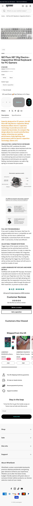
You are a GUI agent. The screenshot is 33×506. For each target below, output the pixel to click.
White (4, 77)
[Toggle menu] (2, 6)
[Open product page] (8, 343)
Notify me (29, 102)
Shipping (3, 68)
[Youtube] (22, 489)
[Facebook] (9, 111)
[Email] (21, 111)
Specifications (16, 115)
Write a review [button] (17, 307)
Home (3, 16)
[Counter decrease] (3, 102)
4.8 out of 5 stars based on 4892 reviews (16, 293)
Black (11, 77)
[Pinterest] (15, 111)
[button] (16, 11)
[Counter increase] (9, 102)
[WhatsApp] (18, 111)
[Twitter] (12, 111)
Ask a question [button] (16, 312)
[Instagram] (15, 489)
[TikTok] (18, 489)
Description (5, 115)
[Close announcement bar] (31, 1)
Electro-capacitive (8, 85)
